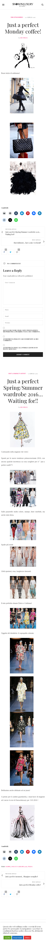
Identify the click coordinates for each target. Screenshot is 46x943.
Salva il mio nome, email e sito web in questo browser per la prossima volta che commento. (21, 331)
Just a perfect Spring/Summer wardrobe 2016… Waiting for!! (23, 390)
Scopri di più (17, 938)
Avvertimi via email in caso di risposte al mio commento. (20, 339)
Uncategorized (17, 17)
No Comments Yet (14, 263)
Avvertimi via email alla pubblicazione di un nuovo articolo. (20, 348)
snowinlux (24, 38)
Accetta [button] (7, 938)
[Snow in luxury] (23, 5)
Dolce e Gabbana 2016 (19, 866)
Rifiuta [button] (27, 938)
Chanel (8, 866)
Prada (30, 866)
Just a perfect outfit (17, 373)
